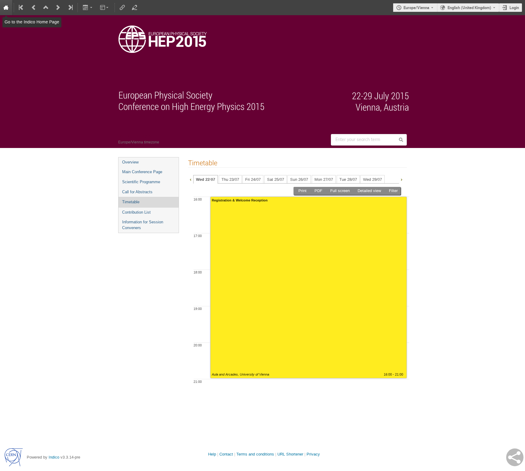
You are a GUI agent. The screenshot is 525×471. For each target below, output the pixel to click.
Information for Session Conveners (142, 225)
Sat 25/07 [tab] (275, 179)
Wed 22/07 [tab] (205, 179)
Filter (393, 190)
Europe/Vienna (416, 7)
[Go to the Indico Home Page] (6, 7)
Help (212, 454)
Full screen (340, 190)
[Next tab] (401, 179)
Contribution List (136, 212)
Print (302, 190)
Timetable (130, 202)
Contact (226, 454)
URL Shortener (290, 454)
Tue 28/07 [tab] (348, 179)
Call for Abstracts (137, 192)
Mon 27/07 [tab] (323, 179)
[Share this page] (514, 457)
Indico (54, 457)
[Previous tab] (190, 179)
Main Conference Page (142, 172)
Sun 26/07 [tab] (299, 179)
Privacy (313, 454)
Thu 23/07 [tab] (230, 179)
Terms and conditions (255, 454)
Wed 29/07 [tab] (372, 179)
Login (514, 7)
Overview (130, 162)
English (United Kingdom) (469, 7)
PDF (318, 190)
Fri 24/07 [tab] (253, 179)
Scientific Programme (141, 182)
